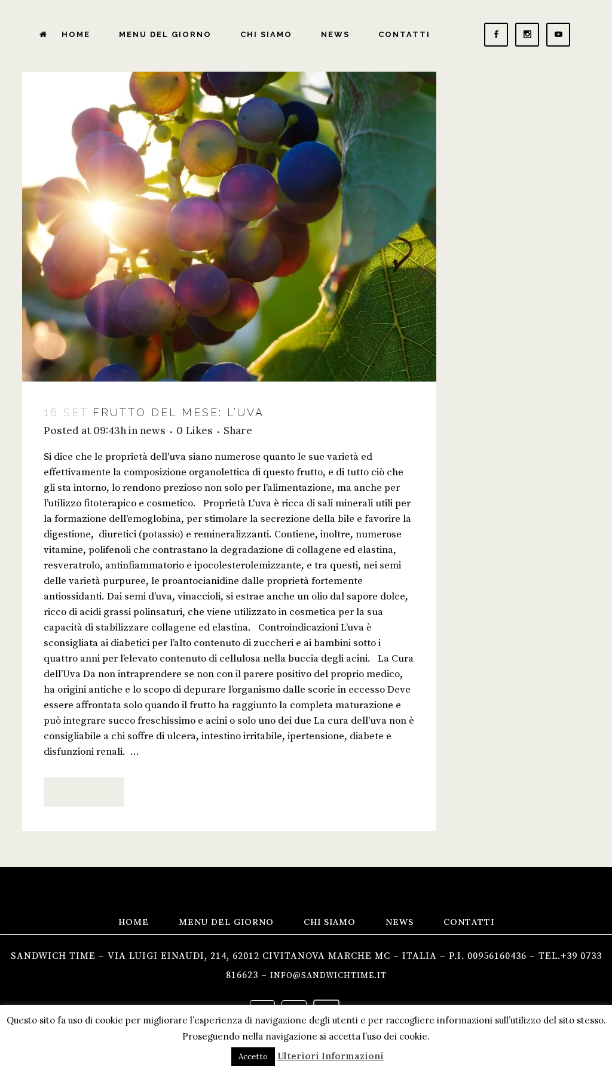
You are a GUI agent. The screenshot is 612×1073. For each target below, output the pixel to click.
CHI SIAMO (330, 922)
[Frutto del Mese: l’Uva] (229, 227)
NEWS (399, 922)
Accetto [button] (253, 1057)
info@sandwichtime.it (328, 975)
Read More (84, 792)
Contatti (468, 922)
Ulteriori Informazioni (330, 1056)
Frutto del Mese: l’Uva (178, 412)
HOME (133, 922)
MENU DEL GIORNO (226, 922)
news (153, 430)
